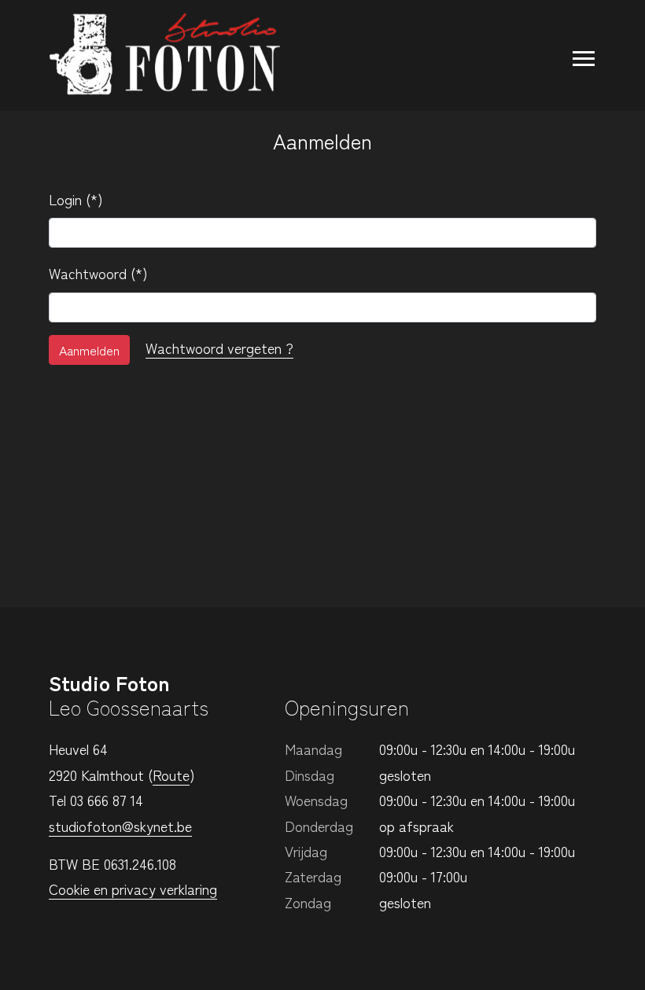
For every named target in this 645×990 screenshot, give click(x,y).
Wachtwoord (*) (104, 273)
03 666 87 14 (106, 799)
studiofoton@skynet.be (120, 825)
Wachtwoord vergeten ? (219, 347)
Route (171, 774)
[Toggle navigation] (576, 55)
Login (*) (81, 199)
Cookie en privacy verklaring (133, 888)
